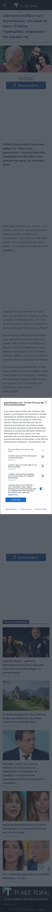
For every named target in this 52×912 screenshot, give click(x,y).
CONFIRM (16, 500)
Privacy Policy (41, 509)
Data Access (26, 509)
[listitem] (26, 450)
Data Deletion (11, 509)
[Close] (46, 402)
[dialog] (26, 456)
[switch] (42, 456)
